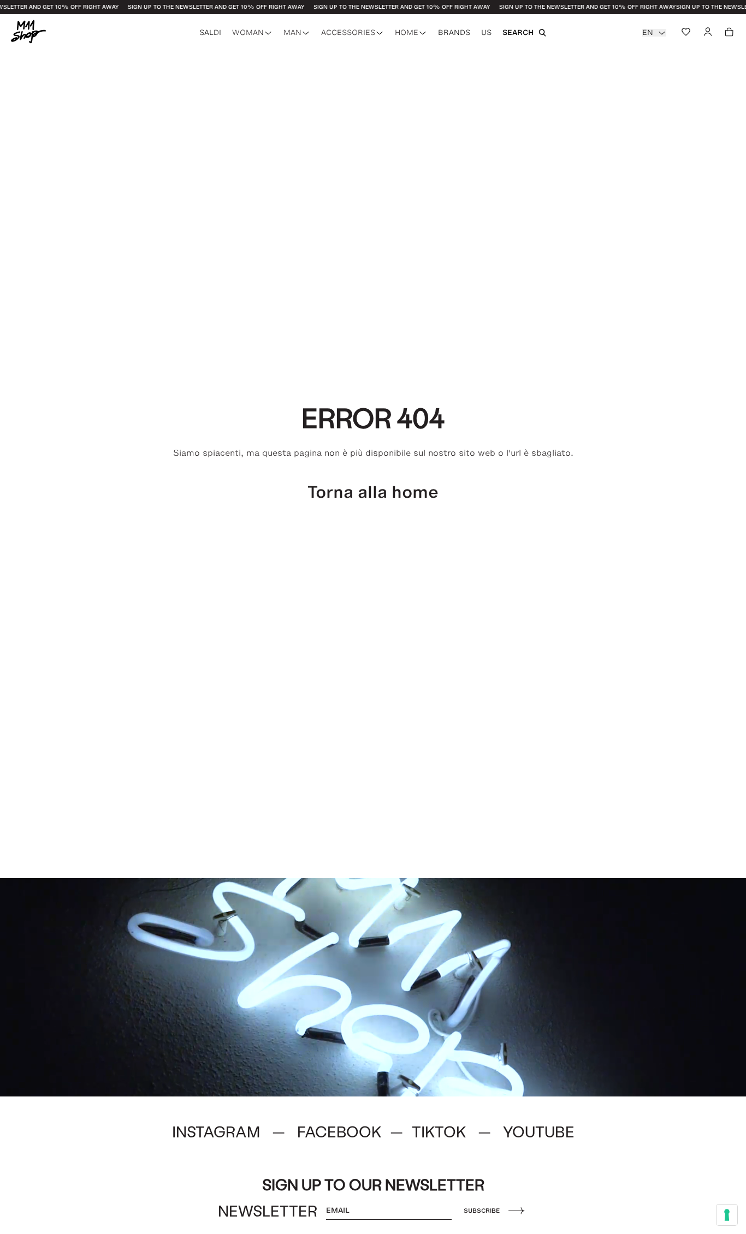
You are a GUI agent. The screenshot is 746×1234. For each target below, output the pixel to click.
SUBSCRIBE (482, 1210)
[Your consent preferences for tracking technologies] (727, 1215)
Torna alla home (373, 492)
